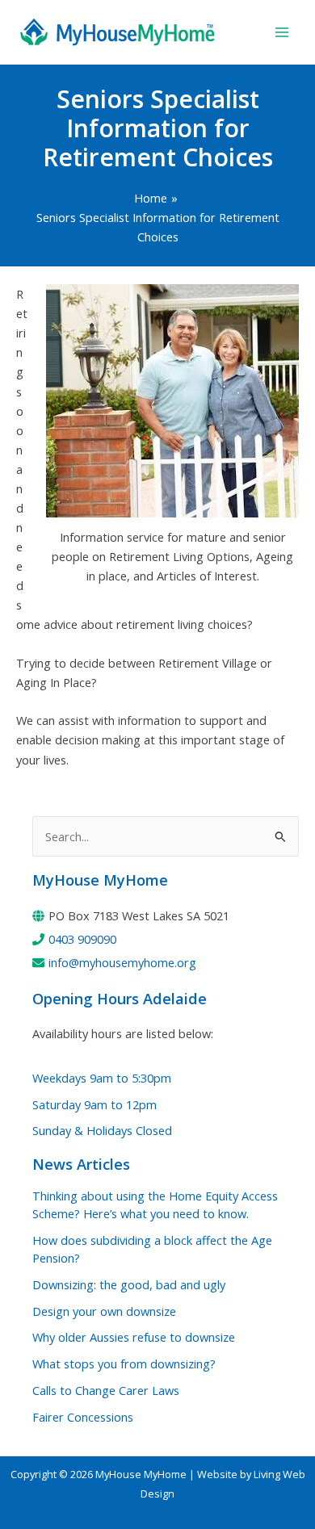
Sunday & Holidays (102, 1130)
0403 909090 (82, 939)
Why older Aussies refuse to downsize (133, 1337)
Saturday (94, 1104)
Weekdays (101, 1078)
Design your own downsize (104, 1311)
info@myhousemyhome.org (122, 962)
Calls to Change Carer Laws (105, 1390)
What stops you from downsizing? (124, 1363)
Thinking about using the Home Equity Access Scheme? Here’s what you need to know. (155, 1204)
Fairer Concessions (82, 1417)
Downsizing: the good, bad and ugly (128, 1284)
